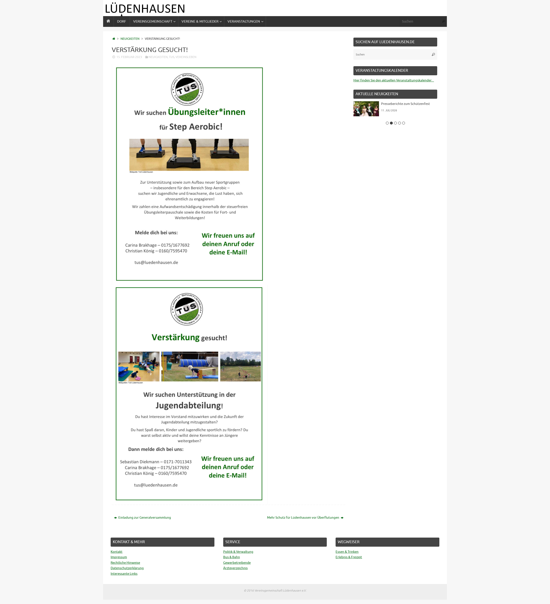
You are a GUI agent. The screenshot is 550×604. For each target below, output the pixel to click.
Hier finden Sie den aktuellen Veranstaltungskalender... (393, 80)
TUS (171, 57)
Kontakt (116, 552)
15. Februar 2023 (129, 57)
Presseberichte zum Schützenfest (371, 104)
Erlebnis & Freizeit (349, 557)
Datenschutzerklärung (127, 568)
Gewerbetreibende (237, 563)
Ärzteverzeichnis (235, 568)
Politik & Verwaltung (238, 552)
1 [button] (387, 123)
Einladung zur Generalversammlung (144, 518)
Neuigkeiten (130, 39)
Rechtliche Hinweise (125, 563)
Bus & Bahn (231, 557)
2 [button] (391, 123)
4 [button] (399, 123)
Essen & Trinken (347, 552)
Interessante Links (124, 574)
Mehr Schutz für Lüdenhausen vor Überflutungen (303, 518)
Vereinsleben (186, 57)
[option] (361, 110)
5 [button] (403, 123)
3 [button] (395, 123)
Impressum (119, 557)
